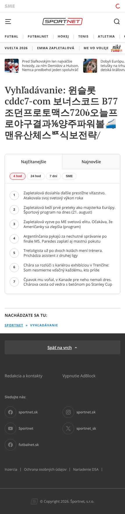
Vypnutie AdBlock (79, 375)
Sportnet (14, 325)
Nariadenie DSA (86, 469)
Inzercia (11, 469)
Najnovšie (91, 161)
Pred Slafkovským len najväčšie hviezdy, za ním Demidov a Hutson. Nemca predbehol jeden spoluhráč (50, 65)
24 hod (36, 176)
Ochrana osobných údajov (45, 469)
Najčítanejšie (33, 161)
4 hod (17, 176)
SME (69, 176)
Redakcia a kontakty (23, 375)
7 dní (53, 176)
